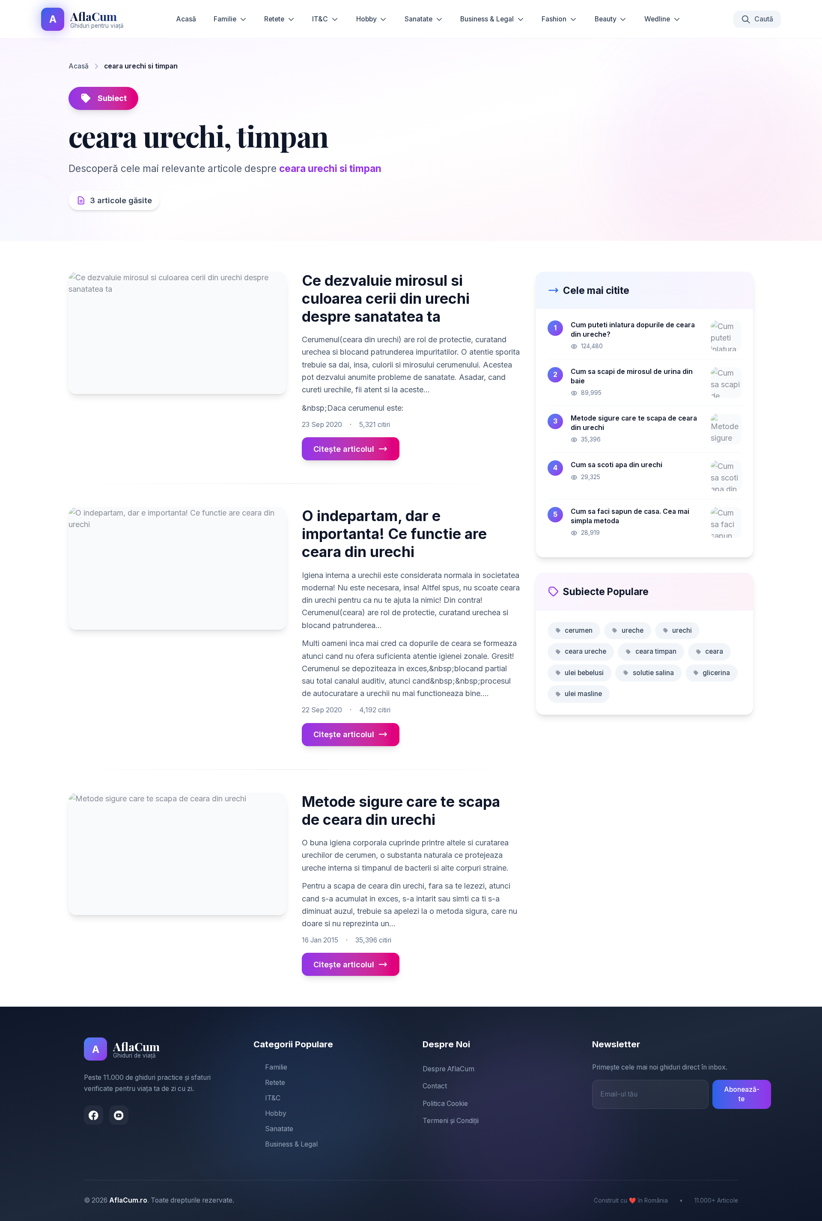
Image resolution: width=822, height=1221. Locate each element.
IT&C (320, 19)
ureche (632, 630)
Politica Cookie (445, 1103)
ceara (714, 651)
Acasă (186, 19)
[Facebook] (93, 1115)
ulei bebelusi (584, 673)
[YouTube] (118, 1115)
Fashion (554, 19)
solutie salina (653, 673)
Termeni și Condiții (451, 1121)
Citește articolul (343, 449)
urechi (682, 630)
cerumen (579, 630)
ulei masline (583, 694)
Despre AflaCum (448, 1069)
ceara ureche (585, 651)
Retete (274, 19)
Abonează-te (741, 1094)
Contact (435, 1086)
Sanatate (418, 19)
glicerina (716, 673)
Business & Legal (487, 19)
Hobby (366, 19)
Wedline (657, 19)
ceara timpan (655, 651)
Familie (225, 19)
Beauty (605, 19)
